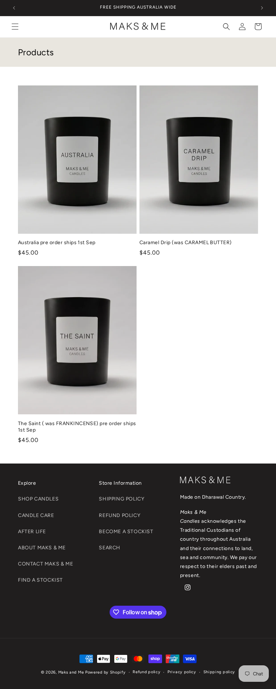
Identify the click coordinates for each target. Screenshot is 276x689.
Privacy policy (181, 672)
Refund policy (146, 672)
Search (109, 548)
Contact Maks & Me (45, 564)
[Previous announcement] (14, 8)
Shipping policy (219, 672)
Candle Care (36, 515)
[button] (15, 26)
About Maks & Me (42, 548)
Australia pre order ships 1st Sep (57, 242)
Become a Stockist (126, 532)
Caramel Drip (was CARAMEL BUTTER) (185, 242)
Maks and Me (71, 672)
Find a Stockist (40, 580)
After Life (32, 532)
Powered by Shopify (105, 672)
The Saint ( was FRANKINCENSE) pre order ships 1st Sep (77, 426)
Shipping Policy (121, 499)
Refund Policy (119, 515)
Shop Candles (38, 499)
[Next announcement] (262, 8)
